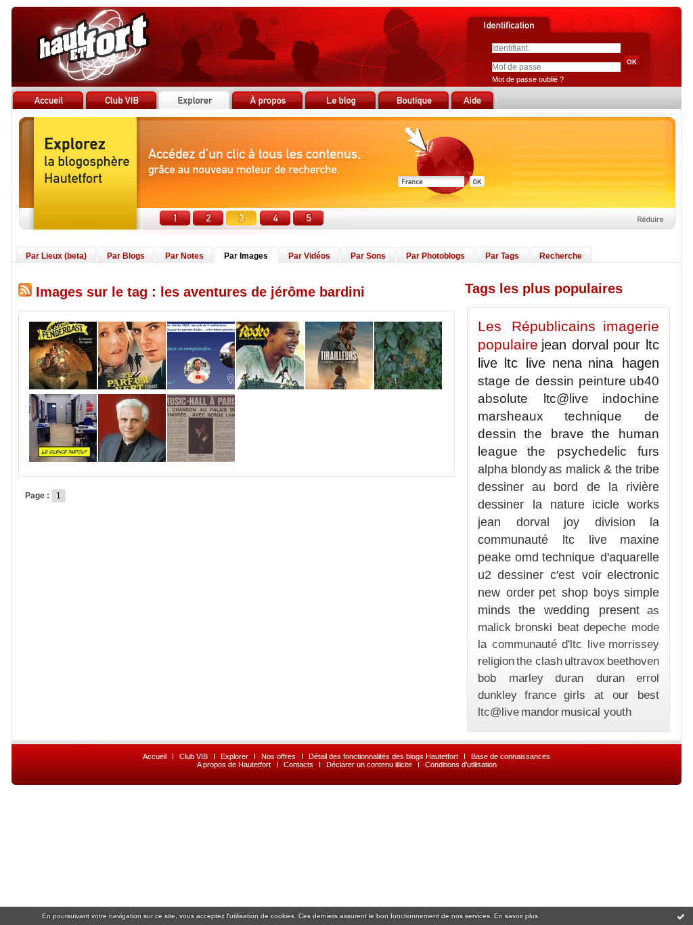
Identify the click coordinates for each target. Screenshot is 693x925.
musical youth (596, 712)
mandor (540, 712)
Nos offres (278, 756)
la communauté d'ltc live (541, 644)
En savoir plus (516, 916)
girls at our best (611, 695)
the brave (554, 434)
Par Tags (502, 256)
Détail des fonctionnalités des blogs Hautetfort (383, 756)
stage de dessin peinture (552, 381)
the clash (539, 661)
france (540, 695)
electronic (633, 575)
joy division (599, 522)
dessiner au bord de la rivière (568, 487)
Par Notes (184, 256)
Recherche (560, 256)
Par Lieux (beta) (56, 256)
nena (567, 363)
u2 (484, 575)
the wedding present (579, 610)
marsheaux (510, 416)
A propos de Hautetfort (234, 764)
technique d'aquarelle (600, 557)
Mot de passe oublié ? (528, 79)
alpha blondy (512, 469)
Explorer (234, 756)
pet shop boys (579, 592)
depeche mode (621, 627)
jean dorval (514, 522)
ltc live (525, 363)
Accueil (154, 756)
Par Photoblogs (435, 256)
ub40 (644, 381)
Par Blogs (126, 256)
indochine (630, 398)
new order (506, 592)
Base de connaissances (510, 756)
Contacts (298, 764)
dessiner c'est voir (549, 575)
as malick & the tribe (604, 469)
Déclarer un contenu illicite (369, 764)
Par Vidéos (309, 256)
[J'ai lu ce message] (680, 916)
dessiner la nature (531, 504)
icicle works (626, 504)
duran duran (590, 678)
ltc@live (498, 712)
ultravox (584, 661)
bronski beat (547, 627)
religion (496, 661)
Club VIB (193, 756)
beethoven (633, 661)
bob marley (510, 678)
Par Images (246, 256)
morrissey (633, 644)
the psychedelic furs (593, 451)
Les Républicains (537, 326)
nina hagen (623, 363)
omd (527, 557)
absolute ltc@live (533, 398)
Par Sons (368, 256)
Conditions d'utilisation (461, 764)
